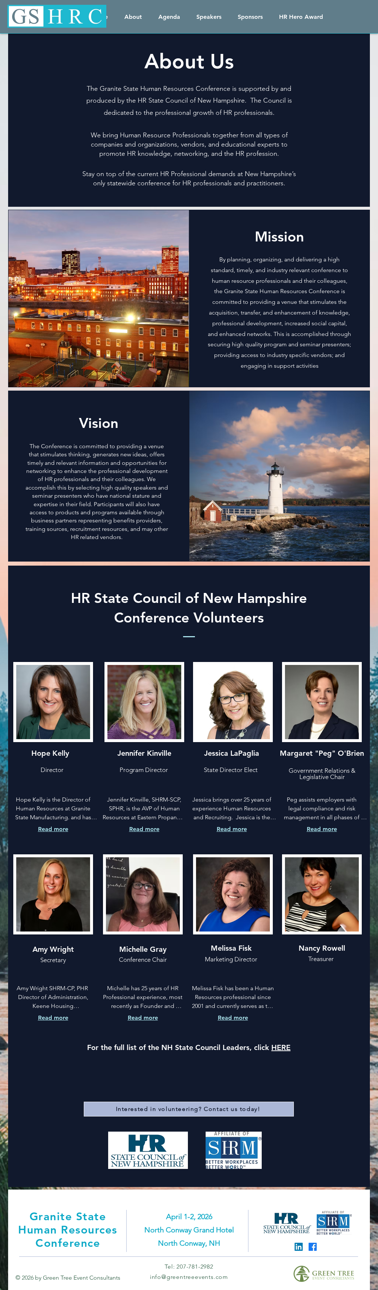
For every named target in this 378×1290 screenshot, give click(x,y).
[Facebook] (313, 1247)
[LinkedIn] (299, 1247)
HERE (281, 1047)
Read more (53, 829)
